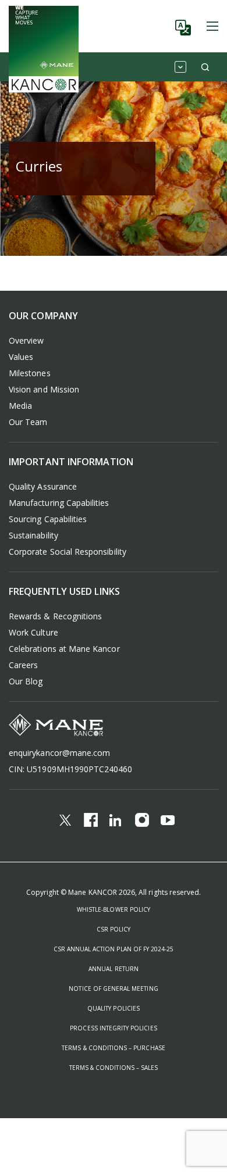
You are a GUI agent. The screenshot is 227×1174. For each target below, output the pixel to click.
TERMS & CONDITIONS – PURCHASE (113, 1048)
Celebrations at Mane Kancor (64, 648)
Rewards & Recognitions (55, 616)
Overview (26, 340)
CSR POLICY (114, 929)
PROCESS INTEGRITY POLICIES (113, 1028)
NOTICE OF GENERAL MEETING (113, 988)
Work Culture (33, 632)
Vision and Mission (44, 389)
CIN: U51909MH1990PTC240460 (71, 769)
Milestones (30, 373)
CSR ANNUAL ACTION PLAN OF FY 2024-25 (114, 949)
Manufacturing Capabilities (59, 502)
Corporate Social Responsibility (67, 551)
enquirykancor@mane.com (59, 752)
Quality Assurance (43, 486)
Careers (23, 664)
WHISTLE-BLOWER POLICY (113, 909)
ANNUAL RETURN (113, 969)
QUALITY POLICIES (113, 1008)
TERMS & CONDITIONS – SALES (113, 1068)
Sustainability (33, 535)
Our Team (28, 421)
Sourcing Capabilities (48, 518)
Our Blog (25, 681)
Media (20, 405)
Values (21, 356)
